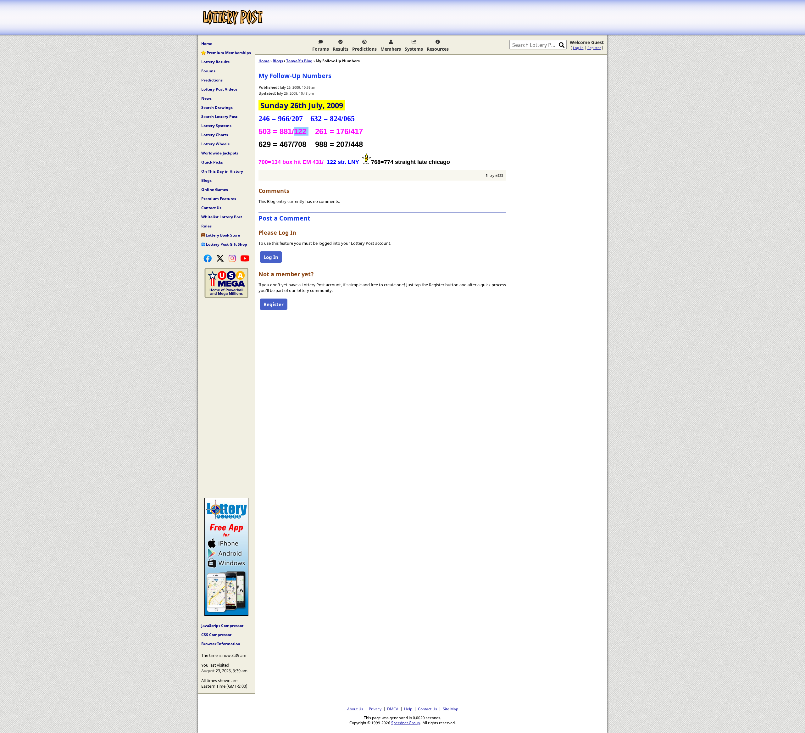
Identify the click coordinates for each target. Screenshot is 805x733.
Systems (414, 49)
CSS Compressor (216, 634)
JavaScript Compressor (222, 625)
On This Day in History (222, 171)
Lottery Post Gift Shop (226, 244)
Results (340, 49)
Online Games (214, 189)
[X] (220, 258)
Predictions (364, 49)
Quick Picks (212, 162)
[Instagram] (232, 258)
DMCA (392, 708)
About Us (355, 708)
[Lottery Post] (232, 17)
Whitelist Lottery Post (221, 217)
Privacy (375, 708)
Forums (320, 49)
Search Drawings (217, 107)
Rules (206, 226)
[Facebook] (207, 258)
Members (390, 49)
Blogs (206, 180)
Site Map (450, 708)
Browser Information (220, 643)
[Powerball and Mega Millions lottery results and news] (226, 296)
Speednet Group (405, 722)
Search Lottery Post (219, 116)
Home (206, 43)
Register (594, 47)
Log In (578, 47)
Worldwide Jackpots (219, 153)
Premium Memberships (228, 52)
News (206, 98)
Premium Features (218, 198)
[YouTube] (245, 258)
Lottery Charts (214, 134)
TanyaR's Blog (299, 61)
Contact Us (211, 207)
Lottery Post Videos (219, 89)
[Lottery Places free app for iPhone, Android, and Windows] (226, 614)
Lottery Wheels (215, 144)
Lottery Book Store (222, 235)
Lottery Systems (216, 125)
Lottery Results (215, 61)
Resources (438, 49)
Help (408, 708)
